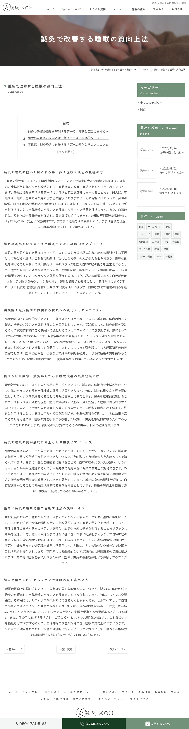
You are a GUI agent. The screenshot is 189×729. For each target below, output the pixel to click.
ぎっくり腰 (144, 249)
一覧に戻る (66, 649)
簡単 (168, 226)
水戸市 (167, 234)
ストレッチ (144, 234)
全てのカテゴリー (151, 102)
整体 (177, 234)
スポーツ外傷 (145, 256)
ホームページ (154, 226)
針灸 (141, 226)
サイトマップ (139, 698)
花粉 (166, 241)
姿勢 (166, 249)
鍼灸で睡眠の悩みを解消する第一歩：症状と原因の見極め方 (68, 131)
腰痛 (156, 234)
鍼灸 (143, 109)
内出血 (175, 241)
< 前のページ (14, 649)
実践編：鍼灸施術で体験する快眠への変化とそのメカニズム (68, 144)
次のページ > (117, 649)
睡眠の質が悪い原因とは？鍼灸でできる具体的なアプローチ (68, 138)
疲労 (156, 249)
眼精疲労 (143, 241)
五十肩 (155, 241)
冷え (159, 256)
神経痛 (169, 256)
